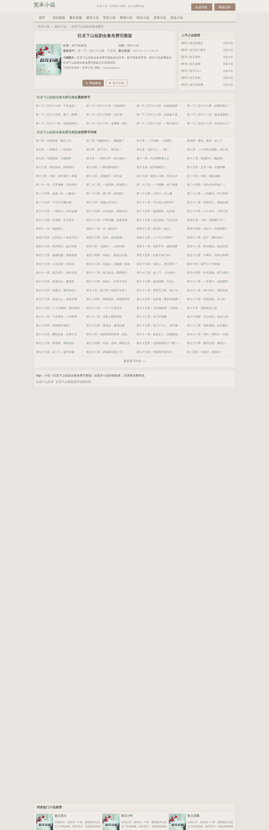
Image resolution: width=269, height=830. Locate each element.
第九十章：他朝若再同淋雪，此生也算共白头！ (115, 334)
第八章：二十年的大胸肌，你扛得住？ (210, 149)
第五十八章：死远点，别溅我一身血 (108, 264)
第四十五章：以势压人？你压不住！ (58, 237)
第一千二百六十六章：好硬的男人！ (209, 106)
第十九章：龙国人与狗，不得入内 (157, 176)
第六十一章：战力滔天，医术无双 (56, 272)
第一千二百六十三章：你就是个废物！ (160, 114)
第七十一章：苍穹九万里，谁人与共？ (160, 290)
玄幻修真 (59, 17)
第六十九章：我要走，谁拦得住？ (56, 290)
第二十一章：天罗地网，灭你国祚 (56, 184)
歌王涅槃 (193, 815)
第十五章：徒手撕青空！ (152, 167)
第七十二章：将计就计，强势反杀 (207, 290)
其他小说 (176, 17)
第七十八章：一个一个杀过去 (104, 308)
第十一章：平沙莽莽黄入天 (153, 158)
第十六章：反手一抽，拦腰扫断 (206, 167)
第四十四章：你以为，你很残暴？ (207, 228)
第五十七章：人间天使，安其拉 (55, 264)
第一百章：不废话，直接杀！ (205, 352)
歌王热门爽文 (198, 50)
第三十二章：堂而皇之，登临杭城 (207, 202)
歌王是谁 (195, 64)
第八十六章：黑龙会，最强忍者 (105, 325)
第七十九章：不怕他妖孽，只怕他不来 (160, 308)
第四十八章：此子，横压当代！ (206, 237)
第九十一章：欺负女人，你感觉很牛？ (160, 334)
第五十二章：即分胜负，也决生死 (207, 246)
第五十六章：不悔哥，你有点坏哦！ (209, 255)
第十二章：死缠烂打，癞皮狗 (205, 158)
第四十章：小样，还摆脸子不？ (206, 220)
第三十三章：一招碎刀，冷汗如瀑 (56, 211)
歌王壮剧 (195, 78)
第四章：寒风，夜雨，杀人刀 (205, 140)
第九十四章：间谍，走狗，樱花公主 (108, 343)
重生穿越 (75, 17)
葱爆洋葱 (228, 43)
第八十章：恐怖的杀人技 (202, 308)
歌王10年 (127, 815)
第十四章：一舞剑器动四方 (102, 167)
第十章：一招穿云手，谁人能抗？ (106, 158)
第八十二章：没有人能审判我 (104, 316)
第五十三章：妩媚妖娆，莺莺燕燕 (56, 255)
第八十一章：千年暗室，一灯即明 (56, 316)
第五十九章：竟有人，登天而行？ (157, 264)
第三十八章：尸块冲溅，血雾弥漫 (106, 220)
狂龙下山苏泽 (46, 382)
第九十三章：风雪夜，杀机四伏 (55, 343)
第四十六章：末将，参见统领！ (105, 237)
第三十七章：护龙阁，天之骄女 (55, 220)
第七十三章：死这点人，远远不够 (56, 299)
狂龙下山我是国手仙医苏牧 (74, 382)
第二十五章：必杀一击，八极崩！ (56, 193)
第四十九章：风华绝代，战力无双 (56, 246)
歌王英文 (61, 815)
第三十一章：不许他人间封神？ (156, 202)
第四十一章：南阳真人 (49, 228)
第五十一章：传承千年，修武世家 (157, 246)
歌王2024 (195, 71)
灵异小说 (159, 17)
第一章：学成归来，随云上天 (53, 140)
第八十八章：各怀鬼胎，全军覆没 (207, 325)
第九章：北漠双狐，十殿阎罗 (53, 158)
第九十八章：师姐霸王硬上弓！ (105, 352)
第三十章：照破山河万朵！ (102, 202)
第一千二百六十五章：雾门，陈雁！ (58, 114)
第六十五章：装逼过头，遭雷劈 (55, 281)
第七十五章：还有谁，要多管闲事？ (158, 299)
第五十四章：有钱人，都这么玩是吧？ (109, 255)
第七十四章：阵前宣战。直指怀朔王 (108, 299)
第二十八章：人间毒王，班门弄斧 (207, 193)
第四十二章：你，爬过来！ (102, 228)
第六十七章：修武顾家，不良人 (156, 281)
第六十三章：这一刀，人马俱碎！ (157, 272)
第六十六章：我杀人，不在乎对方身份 (109, 281)
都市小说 (92, 17)
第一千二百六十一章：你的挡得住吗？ (59, 123)
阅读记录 (224, 7)
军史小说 (109, 17)
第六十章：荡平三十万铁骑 (203, 264)
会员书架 (201, 7)
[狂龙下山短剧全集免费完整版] (49, 59)
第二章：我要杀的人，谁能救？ (105, 140)
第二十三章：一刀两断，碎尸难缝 (157, 184)
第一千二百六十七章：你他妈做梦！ (158, 106)
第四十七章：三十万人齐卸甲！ (156, 237)
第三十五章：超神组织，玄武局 (156, 211)
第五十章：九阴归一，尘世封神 (105, 246)
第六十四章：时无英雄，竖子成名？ (209, 272)
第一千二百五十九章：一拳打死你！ (158, 123)
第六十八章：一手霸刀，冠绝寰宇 (207, 281)
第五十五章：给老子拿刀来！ (154, 255)
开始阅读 (95, 83)
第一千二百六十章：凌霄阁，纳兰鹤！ (109, 123)
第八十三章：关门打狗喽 (152, 316)
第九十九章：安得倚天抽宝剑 (154, 352)
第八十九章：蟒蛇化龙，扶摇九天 (56, 334)
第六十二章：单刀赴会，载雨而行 (106, 272)
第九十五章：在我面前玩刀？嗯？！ (158, 343)
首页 (42, 17)
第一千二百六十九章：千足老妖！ (56, 106)
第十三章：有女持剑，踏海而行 (55, 167)
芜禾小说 (44, 4)
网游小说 (126, 17)
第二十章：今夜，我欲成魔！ (205, 176)
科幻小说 (143, 17)
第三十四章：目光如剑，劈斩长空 (106, 211)
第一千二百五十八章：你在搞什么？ (209, 123)
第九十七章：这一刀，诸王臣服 (55, 352)
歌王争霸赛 (196, 84)
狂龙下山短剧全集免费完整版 (57, 97)
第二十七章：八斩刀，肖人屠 (154, 193)
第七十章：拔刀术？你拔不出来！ (106, 290)
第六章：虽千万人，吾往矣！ (104, 149)
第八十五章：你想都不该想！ (53, 325)
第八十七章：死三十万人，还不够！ (158, 325)
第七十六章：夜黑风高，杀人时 (206, 299)
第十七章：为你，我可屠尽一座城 (56, 176)
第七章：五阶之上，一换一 (153, 149)
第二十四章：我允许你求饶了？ (206, 184)
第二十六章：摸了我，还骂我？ (105, 193)
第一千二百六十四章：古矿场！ (105, 114)
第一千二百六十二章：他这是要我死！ (210, 114)
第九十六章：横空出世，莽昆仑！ (207, 343)
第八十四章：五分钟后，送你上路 (207, 316)
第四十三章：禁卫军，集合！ (154, 228)
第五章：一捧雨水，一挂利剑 (53, 149)
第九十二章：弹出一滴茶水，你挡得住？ (211, 334)
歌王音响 (195, 57)
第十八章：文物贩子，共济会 (104, 176)
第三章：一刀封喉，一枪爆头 (154, 140)
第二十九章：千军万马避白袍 (53, 202)
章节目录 (118, 83)
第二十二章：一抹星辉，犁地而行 (106, 184)
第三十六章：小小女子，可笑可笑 (207, 211)
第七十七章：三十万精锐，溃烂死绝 (58, 308)
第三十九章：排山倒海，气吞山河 (157, 220)
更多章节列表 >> (134, 361)
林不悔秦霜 (79, 45)
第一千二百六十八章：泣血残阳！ (106, 106)
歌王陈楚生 (196, 43)
